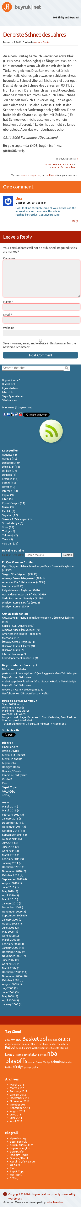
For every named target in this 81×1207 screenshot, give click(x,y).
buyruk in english (12, 758)
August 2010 (9, 883)
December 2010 (11, 866)
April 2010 (8, 895)
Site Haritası (9, 400)
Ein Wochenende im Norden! (58, 164)
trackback (50, 175)
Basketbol (8, 462)
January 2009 (10, 919)
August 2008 (9, 923)
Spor (5, 527)
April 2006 (8, 1000)
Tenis (5, 539)
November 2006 (12, 976)
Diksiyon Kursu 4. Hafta (35, 693)
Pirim (5, 783)
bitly (50, 1040)
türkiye (18, 1067)
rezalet (32, 1062)
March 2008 (9, 939)
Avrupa (6, 458)
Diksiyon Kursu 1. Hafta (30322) (21, 602)
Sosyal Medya (10, 523)
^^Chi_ (6, 795)
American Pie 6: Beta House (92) (21, 633)
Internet (7, 490)
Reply (74, 220)
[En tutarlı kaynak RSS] (51, 443)
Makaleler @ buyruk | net (17, 407)
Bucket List (8, 384)
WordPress (15, 1198)
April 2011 (8, 850)
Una (19, 198)
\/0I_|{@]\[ (8, 791)
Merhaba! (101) (11, 637)
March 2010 (9, 899)
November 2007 (12, 955)
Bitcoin (6, 669)
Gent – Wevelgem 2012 (29, 689)
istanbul (64, 1048)
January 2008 (10, 947)
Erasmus (7, 478)
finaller (52, 1044)
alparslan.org (10, 746)
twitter (8, 1067)
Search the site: (13, 554)
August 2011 (9, 838)
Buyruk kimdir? (11, 380)
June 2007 (8, 959)
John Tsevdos (54, 1202)
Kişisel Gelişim (10, 503)
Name (8, 301)
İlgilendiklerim (10, 388)
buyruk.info (9, 763)
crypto (6, 689)
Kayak (5, 495)
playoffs (16, 1060)
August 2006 (9, 984)
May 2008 (8, 931)
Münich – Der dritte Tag (63, 167)
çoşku (35, 1067)
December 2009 (11, 907)
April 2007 (8, 963)
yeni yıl (27, 1067)
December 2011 (11, 822)
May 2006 (8, 996)
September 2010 (12, 879)
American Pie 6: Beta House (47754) (23, 582)
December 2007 (11, 951)
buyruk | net (28, 7)
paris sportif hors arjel (15, 673)
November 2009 (12, 911)
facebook (43, 1044)
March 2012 (9, 810)
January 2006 (10, 1004)
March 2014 (9, 806)
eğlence (33, 1044)
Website (8, 328)
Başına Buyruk (10, 750)
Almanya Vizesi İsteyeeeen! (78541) (23, 578)
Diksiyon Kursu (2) (13, 649)
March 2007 (9, 968)
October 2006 (10, 980)
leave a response (30, 175)
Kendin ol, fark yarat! (14, 775)
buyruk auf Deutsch (14, 754)
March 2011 (9, 854)
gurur (27, 1048)
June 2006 (8, 992)
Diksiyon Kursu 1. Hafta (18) (19, 646)
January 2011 (10, 863)
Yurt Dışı (7, 543)
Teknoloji (8, 535)
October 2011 (10, 830)
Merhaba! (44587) (12, 586)
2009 (7, 1040)
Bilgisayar (8, 466)
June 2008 (8, 927)
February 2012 (11, 814)
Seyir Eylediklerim (12, 396)
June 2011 (8, 846)
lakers (35, 1054)
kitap (5, 498)
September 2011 (12, 834)
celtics (64, 1039)
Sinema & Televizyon (14, 519)
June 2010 (8, 887)
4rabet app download (15, 681)
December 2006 (11, 971)
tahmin (56, 1062)
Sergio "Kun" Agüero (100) (18, 625)
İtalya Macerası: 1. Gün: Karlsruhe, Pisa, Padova (48, 717)
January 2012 (10, 818)
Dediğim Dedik (11, 766)
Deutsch (47, 42)
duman (25, 1044)
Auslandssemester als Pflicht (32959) (24, 594)
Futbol (6, 482)
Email (7, 314)
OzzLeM (7, 779)
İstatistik (7, 392)
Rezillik (6, 511)
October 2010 (10, 875)
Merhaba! (26, 720)
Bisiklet (6, 470)
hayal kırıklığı (37, 1048)
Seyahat (7, 515)
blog (55, 1040)
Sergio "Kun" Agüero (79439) (19, 574)
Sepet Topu (9, 787)
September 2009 (12, 915)
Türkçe (6, 531)
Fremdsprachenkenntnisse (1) (20, 658)
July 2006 (7, 988)
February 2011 (11, 858)
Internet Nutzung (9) (14, 654)
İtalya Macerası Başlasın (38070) (21, 590)
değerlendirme (13, 1044)
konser (10, 1054)
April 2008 (8, 935)
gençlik (19, 1048)
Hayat (5, 486)
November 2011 (12, 826)
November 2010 (12, 871)
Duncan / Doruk (11, 771)
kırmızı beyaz (23, 1055)
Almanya (38, 42)
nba (52, 1053)
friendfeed (63, 1044)
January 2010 (10, 903)
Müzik (5, 507)
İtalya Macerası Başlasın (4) (18, 641)
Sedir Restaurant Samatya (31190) (23, 598)
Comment (9, 258)
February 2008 (11, 943)
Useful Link (8, 693)
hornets (55, 1048)
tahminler (67, 1062)
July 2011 (7, 842)
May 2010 (8, 891)
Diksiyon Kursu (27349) (15, 606)
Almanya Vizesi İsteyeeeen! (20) (21, 629)
